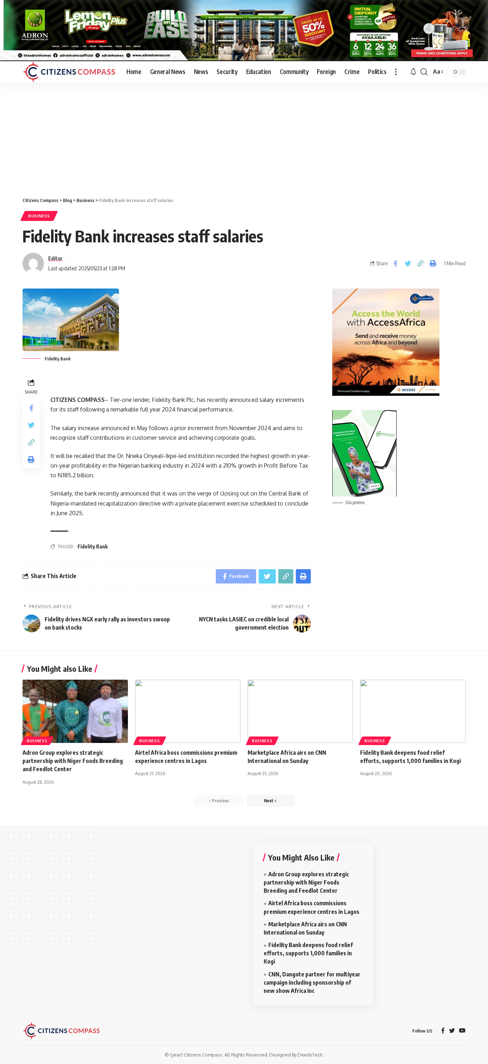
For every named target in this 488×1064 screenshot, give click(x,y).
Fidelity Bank (93, 546)
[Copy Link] (420, 263)
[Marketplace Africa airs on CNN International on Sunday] (300, 711)
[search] (424, 72)
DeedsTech (310, 1055)
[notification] (413, 72)
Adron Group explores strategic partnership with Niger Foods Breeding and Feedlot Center (73, 761)
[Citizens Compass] (69, 72)
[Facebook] (443, 1031)
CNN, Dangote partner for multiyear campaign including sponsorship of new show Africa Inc (312, 982)
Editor (55, 258)
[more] (396, 72)
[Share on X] (408, 263)
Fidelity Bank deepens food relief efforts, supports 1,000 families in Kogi (308, 953)
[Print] (433, 263)
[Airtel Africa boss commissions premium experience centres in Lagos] (187, 711)
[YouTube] (462, 1031)
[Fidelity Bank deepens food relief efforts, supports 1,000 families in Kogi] (412, 711)
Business (39, 215)
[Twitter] (452, 1031)
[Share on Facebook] (395, 263)
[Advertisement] (244, 136)
